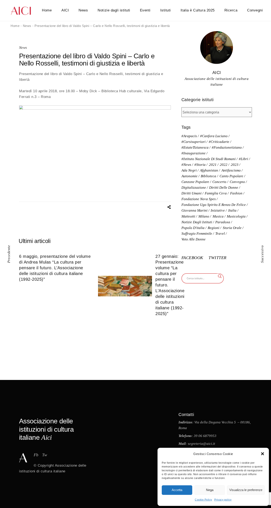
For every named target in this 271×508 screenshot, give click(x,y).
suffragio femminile (196, 234)
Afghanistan (209, 170)
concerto (219, 182)
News (23, 48)
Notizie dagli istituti (196, 222)
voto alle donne (193, 239)
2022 (223, 165)
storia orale (232, 228)
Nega (209, 490)
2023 (234, 165)
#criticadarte (219, 142)
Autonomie (189, 176)
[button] (262, 454)
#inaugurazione (193, 153)
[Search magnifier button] (220, 276)
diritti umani (191, 193)
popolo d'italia (193, 228)
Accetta (177, 490)
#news (186, 165)
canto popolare (231, 176)
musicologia (236, 216)
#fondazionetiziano (227, 147)
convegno (237, 182)
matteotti (188, 216)
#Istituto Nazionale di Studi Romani (208, 159)
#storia (200, 165)
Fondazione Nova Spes (198, 199)
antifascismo (231, 170)
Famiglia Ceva (216, 193)
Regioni (213, 228)
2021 (213, 165)
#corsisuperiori (193, 142)
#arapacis (189, 136)
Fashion (236, 193)
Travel (220, 234)
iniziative (218, 210)
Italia (232, 210)
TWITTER (218, 257)
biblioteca (208, 176)
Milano (203, 216)
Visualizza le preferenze (245, 490)
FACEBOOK (193, 257)
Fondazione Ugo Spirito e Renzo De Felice (213, 205)
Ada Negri (189, 170)
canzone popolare (195, 182)
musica (218, 216)
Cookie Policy (203, 499)
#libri (243, 159)
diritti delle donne (223, 188)
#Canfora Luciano (214, 136)
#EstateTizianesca (195, 147)
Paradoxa (222, 222)
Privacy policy (223, 499)
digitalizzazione (193, 188)
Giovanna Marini (194, 210)
